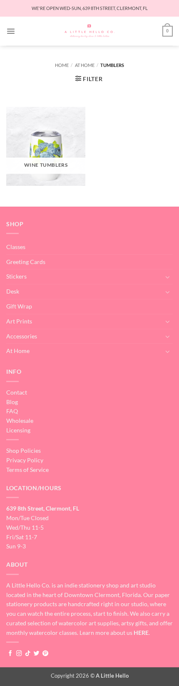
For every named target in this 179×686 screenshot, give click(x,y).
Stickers (16, 276)
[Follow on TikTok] (28, 654)
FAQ (12, 411)
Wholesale (19, 420)
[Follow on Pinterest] (45, 654)
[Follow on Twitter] (37, 654)
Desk (12, 291)
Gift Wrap (19, 306)
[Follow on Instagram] (19, 654)
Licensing (18, 430)
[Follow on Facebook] (10, 654)
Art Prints (19, 321)
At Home (84, 65)
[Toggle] (168, 276)
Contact (16, 392)
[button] (10, 31)
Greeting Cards (25, 261)
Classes (15, 246)
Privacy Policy (24, 460)
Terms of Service (27, 469)
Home (62, 65)
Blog (12, 401)
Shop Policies (23, 450)
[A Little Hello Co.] (89, 31)
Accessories (21, 336)
